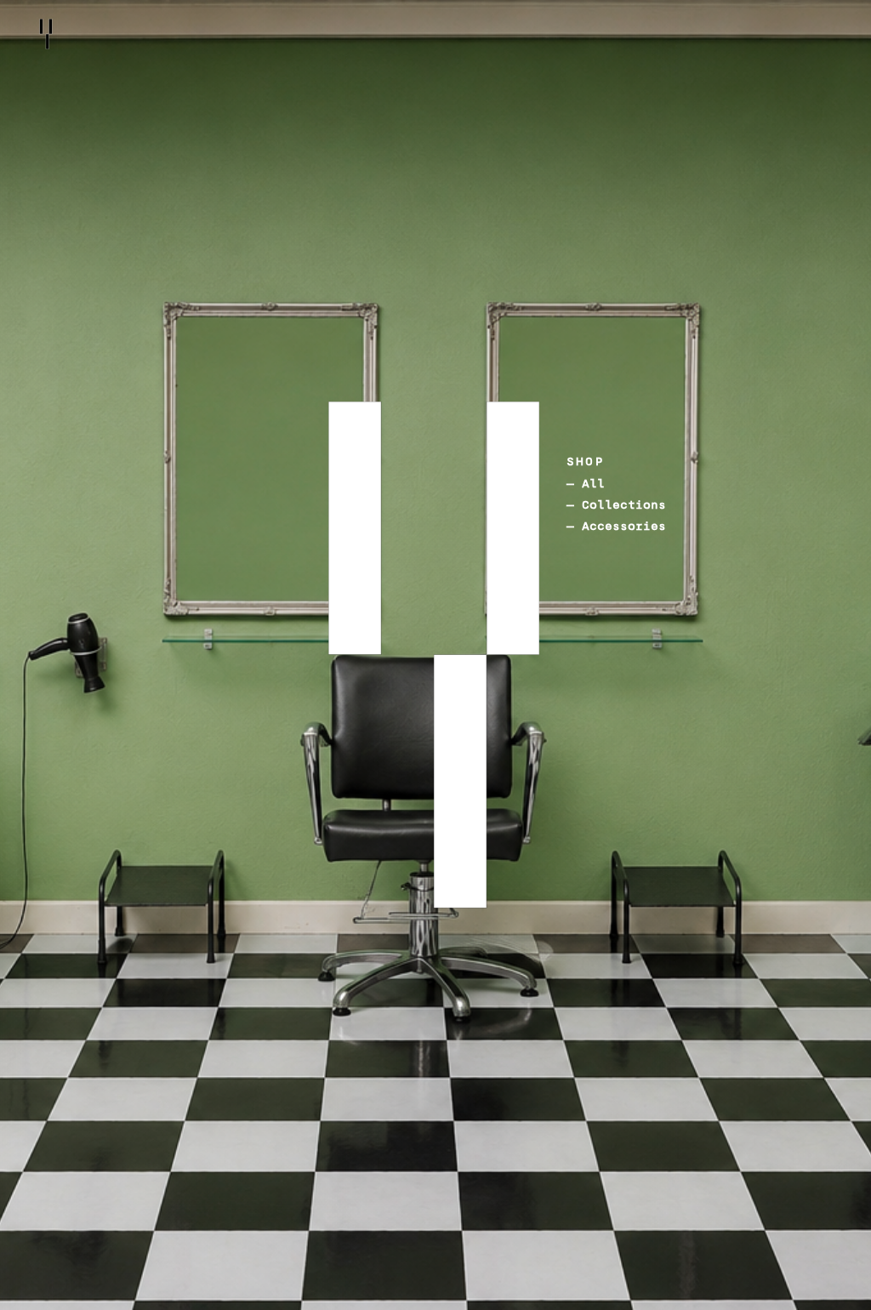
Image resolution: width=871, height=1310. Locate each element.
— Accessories (616, 526)
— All (585, 483)
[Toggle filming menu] (439, 799)
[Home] (46, 34)
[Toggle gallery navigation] (305, 545)
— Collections (616, 504)
